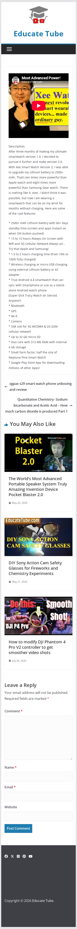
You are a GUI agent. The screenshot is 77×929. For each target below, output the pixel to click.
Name (11, 767)
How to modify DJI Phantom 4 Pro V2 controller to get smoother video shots (37, 647)
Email (10, 787)
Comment (14, 711)
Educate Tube (38, 33)
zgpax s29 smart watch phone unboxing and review (40, 386)
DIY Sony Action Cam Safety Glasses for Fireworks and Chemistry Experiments (35, 568)
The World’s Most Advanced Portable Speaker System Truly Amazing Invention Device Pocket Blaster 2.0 (38, 486)
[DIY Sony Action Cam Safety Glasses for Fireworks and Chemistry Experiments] (39, 521)
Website (11, 807)
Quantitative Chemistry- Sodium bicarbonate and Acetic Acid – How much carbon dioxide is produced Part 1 (36, 405)
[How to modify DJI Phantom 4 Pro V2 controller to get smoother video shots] (39, 599)
